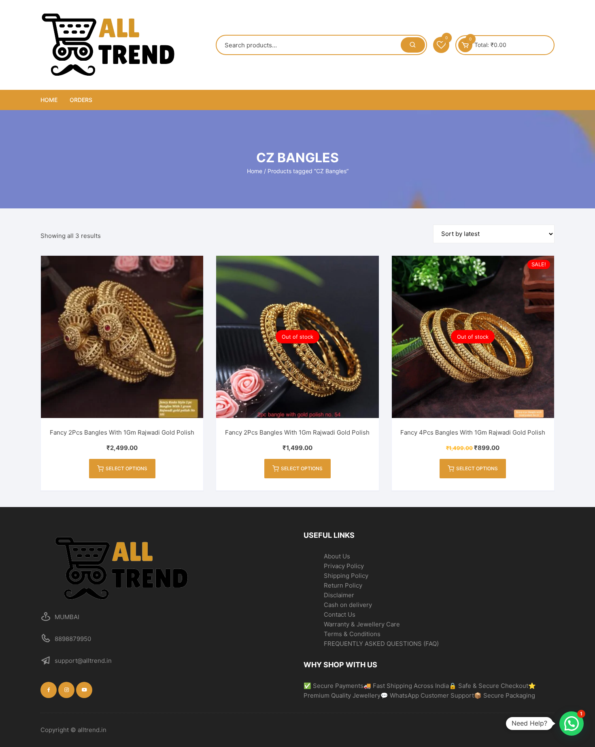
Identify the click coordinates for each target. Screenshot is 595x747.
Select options (126, 468)
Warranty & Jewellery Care (362, 624)
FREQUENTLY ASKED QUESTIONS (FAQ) (381, 643)
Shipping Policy (346, 575)
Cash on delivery (348, 605)
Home (48, 99)
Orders (81, 99)
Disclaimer (339, 595)
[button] (571, 723)
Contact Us (339, 614)
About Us (337, 556)
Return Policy (343, 585)
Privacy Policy (344, 566)
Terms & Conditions (352, 634)
